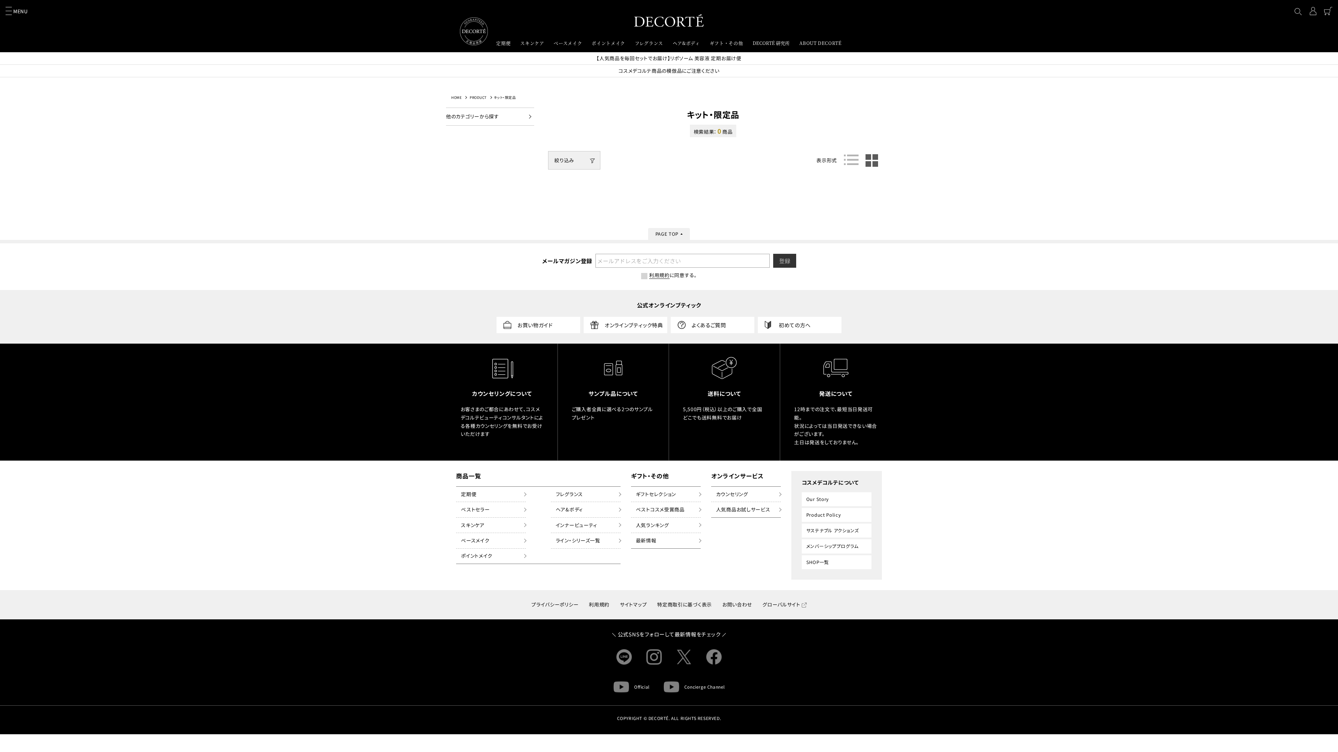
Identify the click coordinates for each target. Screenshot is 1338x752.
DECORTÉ (669, 20)
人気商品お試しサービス (743, 509)
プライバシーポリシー (554, 604)
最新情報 (646, 540)
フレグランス (569, 494)
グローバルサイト (781, 604)
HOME (456, 97)
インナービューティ (576, 525)
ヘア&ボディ (569, 509)
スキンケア (473, 525)
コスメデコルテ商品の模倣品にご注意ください (669, 70)
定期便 (468, 494)
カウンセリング (732, 494)
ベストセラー (475, 509)
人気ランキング (652, 525)
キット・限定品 (505, 97)
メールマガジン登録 (567, 261)
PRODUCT (478, 97)
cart (1328, 11)
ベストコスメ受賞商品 (660, 509)
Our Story (817, 499)
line (624, 657)
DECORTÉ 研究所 (771, 43)
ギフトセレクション (656, 494)
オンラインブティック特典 (634, 325)
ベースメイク (475, 540)
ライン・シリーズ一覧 (578, 540)
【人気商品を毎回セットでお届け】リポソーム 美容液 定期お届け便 (669, 58)
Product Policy (823, 514)
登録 (784, 261)
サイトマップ (633, 604)
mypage (1313, 11)
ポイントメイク (476, 555)
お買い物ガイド (535, 325)
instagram (654, 657)
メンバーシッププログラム (832, 546)
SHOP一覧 (817, 562)
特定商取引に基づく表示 (684, 604)
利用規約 (599, 604)
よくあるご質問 (709, 325)
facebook (714, 657)
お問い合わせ (737, 604)
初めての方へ (795, 325)
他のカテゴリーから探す (472, 116)
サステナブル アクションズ (832, 530)
